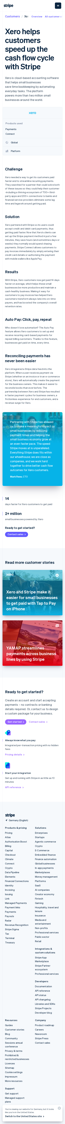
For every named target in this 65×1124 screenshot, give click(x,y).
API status (40, 995)
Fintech (39, 898)
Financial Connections (17, 881)
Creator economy (44, 894)
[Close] (58, 1109)
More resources (13, 1080)
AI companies (42, 889)
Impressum (11, 1076)
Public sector (42, 936)
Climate (9, 859)
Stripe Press (41, 1038)
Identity (9, 885)
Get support (11, 1093)
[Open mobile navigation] (58, 6)
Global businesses (45, 863)
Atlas (8, 837)
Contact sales (15, 534)
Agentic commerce (45, 841)
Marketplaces (42, 872)
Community (11, 1038)
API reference (13, 787)
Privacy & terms (13, 1050)
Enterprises (41, 832)
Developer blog (43, 1012)
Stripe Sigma (12, 929)
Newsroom (41, 1033)
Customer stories (14, 1029)
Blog (7, 1033)
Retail (38, 941)
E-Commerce (42, 850)
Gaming (39, 903)
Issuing (9, 894)
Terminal (10, 938)
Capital (9, 850)
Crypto (9, 867)
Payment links (12, 907)
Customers (12, 16)
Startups (40, 837)
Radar (8, 920)
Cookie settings (14, 1072)
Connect (9, 863)
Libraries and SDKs (45, 1003)
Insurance (40, 915)
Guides (9, 1025)
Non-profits (41, 928)
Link (7, 898)
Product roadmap (44, 1025)
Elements (10, 876)
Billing (8, 846)
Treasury (10, 942)
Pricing (8, 832)
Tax (7, 933)
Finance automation (46, 859)
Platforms (40, 881)
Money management (46, 876)
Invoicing (10, 889)
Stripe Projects (43, 1008)
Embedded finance (45, 854)
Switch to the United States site (23, 1116)
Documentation (43, 986)
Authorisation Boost (16, 841)
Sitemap (9, 1067)
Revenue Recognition (16, 924)
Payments (10, 911)
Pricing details (13, 754)
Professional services (47, 932)
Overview (36, 16)
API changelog (43, 999)
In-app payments (44, 867)
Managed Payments (16, 903)
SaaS (38, 885)
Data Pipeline (12, 872)
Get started (15, 721)
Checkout (10, 854)
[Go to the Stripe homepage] (8, 815)
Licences (10, 1063)
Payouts (9, 916)
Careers (39, 1029)
